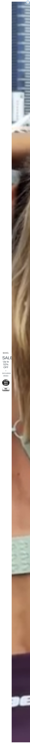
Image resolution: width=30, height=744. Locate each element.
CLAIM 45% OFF (6, 383)
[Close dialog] (27, 2)
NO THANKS (5, 390)
